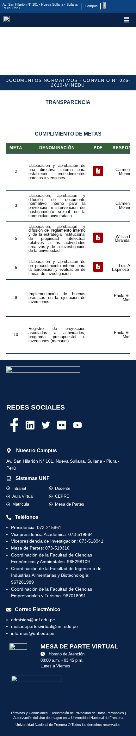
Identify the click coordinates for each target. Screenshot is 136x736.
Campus (91, 6)
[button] (126, 20)
